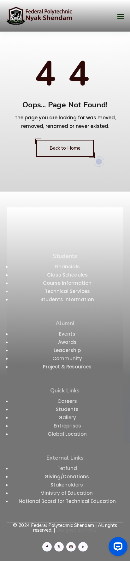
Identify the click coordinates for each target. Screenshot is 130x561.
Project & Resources (67, 366)
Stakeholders (67, 484)
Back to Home (65, 148)
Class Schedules (67, 275)
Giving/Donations (67, 476)
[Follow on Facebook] (47, 547)
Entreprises (67, 425)
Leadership (67, 350)
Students (67, 409)
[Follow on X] (59, 547)
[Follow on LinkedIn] (83, 547)
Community (67, 358)
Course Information (67, 283)
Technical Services (67, 291)
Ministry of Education (67, 493)
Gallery (67, 417)
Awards (67, 342)
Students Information (67, 299)
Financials (67, 266)
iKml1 (90, 530)
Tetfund (67, 468)
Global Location (67, 434)
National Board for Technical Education (67, 501)
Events (67, 334)
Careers (67, 401)
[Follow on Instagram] (71, 547)
